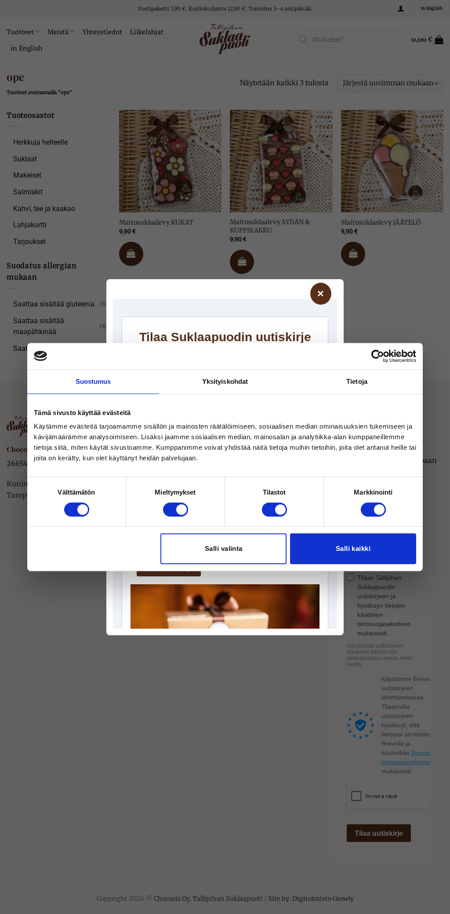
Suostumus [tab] (93, 381)
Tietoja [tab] (356, 381)
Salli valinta (224, 548)
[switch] (175, 510)
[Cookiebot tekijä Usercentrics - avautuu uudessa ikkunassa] (377, 356)
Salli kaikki (353, 548)
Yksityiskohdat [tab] (225, 381)
